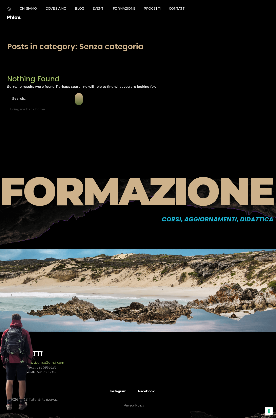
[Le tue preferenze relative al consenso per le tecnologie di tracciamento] (269, 411)
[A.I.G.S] (14, 17)
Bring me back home (27, 109)
